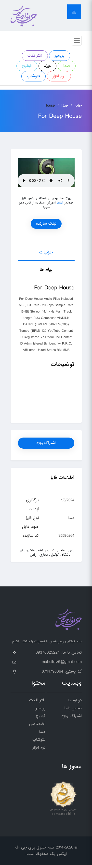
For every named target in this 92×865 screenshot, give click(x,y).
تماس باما (73, 708)
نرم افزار (59, 76)
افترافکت (34, 55)
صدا (66, 66)
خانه (78, 105)
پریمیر (60, 55)
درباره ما (75, 700)
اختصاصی (37, 724)
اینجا (60, 202)
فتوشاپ (33, 76)
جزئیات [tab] (46, 252)
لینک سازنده (46, 223)
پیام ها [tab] (46, 269)
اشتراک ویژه (46, 443)
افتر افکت (37, 700)
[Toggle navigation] (77, 41)
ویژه (47, 66)
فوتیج (27, 66)
